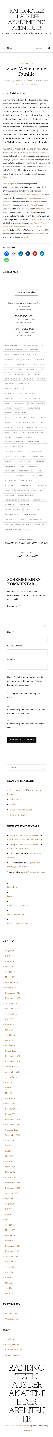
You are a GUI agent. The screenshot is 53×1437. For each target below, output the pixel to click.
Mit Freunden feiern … (34, 872)
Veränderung (10, 519)
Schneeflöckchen (25, 495)
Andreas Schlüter (12, 360)
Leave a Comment (31, 84)
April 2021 (9, 1288)
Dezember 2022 (12, 1182)
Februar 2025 (11, 1045)
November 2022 (12, 1188)
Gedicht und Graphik (35, 427)
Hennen (8, 456)
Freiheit (8, 413)
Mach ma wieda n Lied (17, 923)
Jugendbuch (39, 461)
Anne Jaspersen (39, 364)
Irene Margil (9, 461)
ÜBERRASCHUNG (24, 316)
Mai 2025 (9, 1029)
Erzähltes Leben (36, 403)
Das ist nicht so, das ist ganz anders (24, 303)
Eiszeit (7, 403)
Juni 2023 (9, 1151)
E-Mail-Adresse (15, 645)
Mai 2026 (9, 966)
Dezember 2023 (12, 1119)
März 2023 (10, 1166)
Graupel (29, 437)
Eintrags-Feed (12, 1344)
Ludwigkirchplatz (20, 476)
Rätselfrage (9, 495)
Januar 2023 (10, 1177)
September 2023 (12, 1135)
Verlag (22, 519)
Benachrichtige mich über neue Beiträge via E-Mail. (26, 725)
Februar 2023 (11, 1172)
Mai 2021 (9, 1283)
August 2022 (11, 1203)
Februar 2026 (11, 982)
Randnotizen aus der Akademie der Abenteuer (26, 19)
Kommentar (13, 606)
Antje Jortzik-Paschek (13, 369)
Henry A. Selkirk (21, 456)
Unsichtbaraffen (29, 514)
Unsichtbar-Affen (12, 514)
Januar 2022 (10, 1240)
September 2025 (12, 1008)
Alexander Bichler (12, 355)
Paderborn (9, 490)
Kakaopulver (10, 466)
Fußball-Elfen (22, 422)
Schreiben (15, 799)
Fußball (8, 422)
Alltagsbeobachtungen (32, 355)
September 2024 (12, 1072)
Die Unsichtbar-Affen (31, 194)
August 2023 (11, 1140)
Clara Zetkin (24, 384)
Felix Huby (19, 408)
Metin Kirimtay (10, 485)
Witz (27, 529)
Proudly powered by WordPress (18, 1425)
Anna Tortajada (23, 364)
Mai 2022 (9, 1219)
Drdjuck (36, 398)
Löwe (7, 476)
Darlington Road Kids (13, 389)
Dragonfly (25, 398)
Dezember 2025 (12, 993)
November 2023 (12, 1124)
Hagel (23, 447)
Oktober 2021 (11, 1256)
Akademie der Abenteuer (33, 345)
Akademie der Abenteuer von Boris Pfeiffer (21, 350)
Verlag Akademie (35, 519)
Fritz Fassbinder (21, 413)
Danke (13, 804)
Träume (37, 510)
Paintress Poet (23, 490)
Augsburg (30, 369)
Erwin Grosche (20, 403)
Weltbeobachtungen (13, 529)
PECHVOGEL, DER (24, 329)
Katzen (22, 466)
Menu (8, 48)
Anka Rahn (9, 364)
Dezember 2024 (12, 1056)
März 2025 (10, 1040)
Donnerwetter (11, 398)
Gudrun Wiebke (33, 442)
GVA (44, 442)
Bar (29, 374)
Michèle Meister (33, 205)
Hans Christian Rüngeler (14, 452)
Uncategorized (12, 1319)
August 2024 (11, 1077)
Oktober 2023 (11, 1130)
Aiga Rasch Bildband (12, 345)
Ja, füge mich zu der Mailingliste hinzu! (23, 695)
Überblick (7, 177)
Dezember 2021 (12, 1246)
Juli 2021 (9, 1272)
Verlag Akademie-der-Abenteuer (17, 524)
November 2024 (12, 1061)
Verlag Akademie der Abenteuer (21, 80)
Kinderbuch (33, 466)
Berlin (36, 374)
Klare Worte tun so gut (21, 809)
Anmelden (9, 1339)
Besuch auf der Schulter (18, 848)
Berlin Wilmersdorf (12, 379)
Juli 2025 (9, 1019)
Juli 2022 (9, 1209)
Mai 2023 (9, 1156)
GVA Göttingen (11, 447)
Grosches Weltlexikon (14, 442)
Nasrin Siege (42, 485)
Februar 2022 (11, 1235)
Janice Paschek (24, 461)
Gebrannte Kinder (18, 815)
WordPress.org (12, 1355)
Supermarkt (24, 505)
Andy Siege (27, 360)
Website (11, 659)
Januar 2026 (10, 987)
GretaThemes (26, 1431)
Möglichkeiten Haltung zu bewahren (24, 839)
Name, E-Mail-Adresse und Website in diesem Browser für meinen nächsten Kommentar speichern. (25, 681)
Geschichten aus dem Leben (32, 432)
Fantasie (8, 408)
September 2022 (12, 1198)
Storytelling (10, 505)
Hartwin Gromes (35, 452)
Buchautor (28, 379)
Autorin (8, 374)
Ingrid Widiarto (38, 456)
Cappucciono (10, 384)
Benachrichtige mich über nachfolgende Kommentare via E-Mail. (26, 711)
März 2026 (10, 977)
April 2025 (10, 1035)
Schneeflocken (11, 500)
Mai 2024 (9, 1093)
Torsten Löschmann (13, 510)
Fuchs (32, 418)
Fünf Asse (42, 418)
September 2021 (12, 1261)
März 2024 (10, 1103)
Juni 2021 (9, 1277)
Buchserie (41, 379)
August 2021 (10, 1267)
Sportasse (25, 500)
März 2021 (10, 1293)
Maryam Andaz (10, 481)
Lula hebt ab (37, 476)
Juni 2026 (9, 961)
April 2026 (10, 972)
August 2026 (11, 950)
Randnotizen (26, 64)
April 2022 (10, 1225)
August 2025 (11, 1014)
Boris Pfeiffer (8, 184)
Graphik (19, 437)
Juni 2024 (9, 1087)
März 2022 (10, 1230)
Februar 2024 (11, 1109)
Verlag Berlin (39, 524)
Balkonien (19, 374)
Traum (27, 510)
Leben (39, 471)
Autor (41, 369)
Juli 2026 (9, 956)
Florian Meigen (34, 408)
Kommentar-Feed (13, 1349)
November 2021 (12, 1251)
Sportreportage (39, 500)
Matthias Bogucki (27, 481)
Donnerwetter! (10, 152)
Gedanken (8, 427)
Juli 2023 (9, 1145)
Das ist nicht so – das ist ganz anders (20, 393)
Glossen (8, 437)
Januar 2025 (10, 1051)
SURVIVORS (37, 219)
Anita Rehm (40, 360)
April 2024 (10, 1098)
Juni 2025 (9, 1024)
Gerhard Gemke (11, 432)
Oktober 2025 (11, 1003)
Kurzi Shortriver (26, 471)
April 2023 (10, 1161)
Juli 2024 (9, 1082)
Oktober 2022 (11, 1193)
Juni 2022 (9, 1214)
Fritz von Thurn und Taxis (15, 418)
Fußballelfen (37, 422)
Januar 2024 (10, 1114)
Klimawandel (10, 471)
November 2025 (12, 998)
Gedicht (20, 427)
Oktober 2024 (11, 1066)
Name (10, 632)
